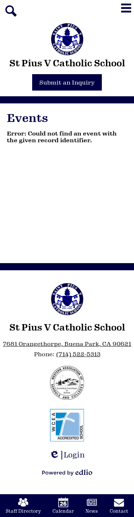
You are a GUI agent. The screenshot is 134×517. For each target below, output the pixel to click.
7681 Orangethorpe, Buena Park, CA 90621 (67, 344)
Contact (119, 511)
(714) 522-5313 (78, 354)
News (91, 511)
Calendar (63, 511)
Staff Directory (23, 511)
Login (69, 455)
